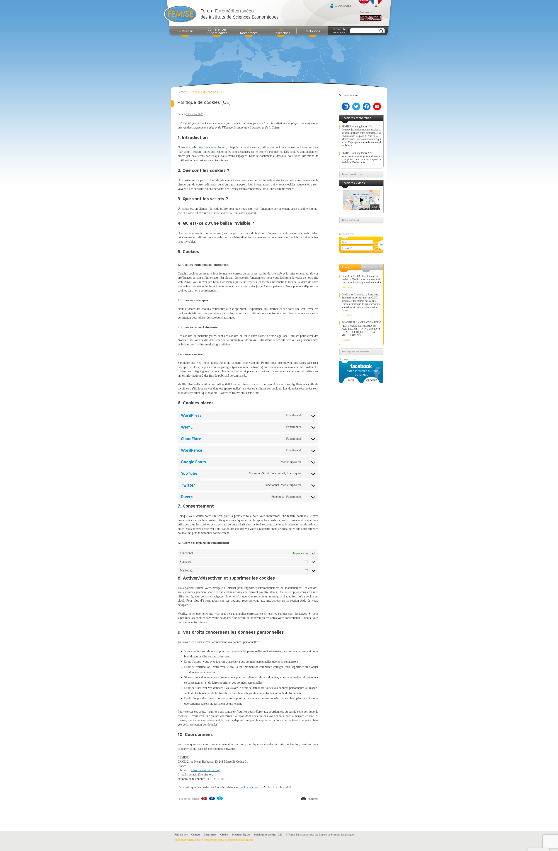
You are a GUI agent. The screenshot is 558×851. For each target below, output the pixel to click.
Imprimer (313, 798)
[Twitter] (219, 798)
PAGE (351, 380)
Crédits (224, 834)
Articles (369, 267)
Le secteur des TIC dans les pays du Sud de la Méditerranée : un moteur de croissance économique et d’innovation (361, 279)
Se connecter (343, 6)
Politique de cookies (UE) (204, 102)
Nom (344, 242)
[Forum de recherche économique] (370, 18)
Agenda (347, 267)
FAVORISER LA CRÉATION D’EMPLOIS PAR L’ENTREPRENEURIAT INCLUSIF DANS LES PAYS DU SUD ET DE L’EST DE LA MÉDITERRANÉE (362, 329)
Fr (376, 5)
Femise (182, 92)
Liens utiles (210, 834)
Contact (195, 834)
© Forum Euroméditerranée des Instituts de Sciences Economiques (320, 834)
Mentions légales (241, 834)
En (364, 5)
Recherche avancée (339, 30)
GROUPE (371, 380)
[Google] (204, 798)
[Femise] (222, 14)
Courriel (347, 248)
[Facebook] (211, 798)
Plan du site (180, 834)
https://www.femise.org (212, 147)
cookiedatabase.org (251, 787)
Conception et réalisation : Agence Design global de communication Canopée (213, 839)
